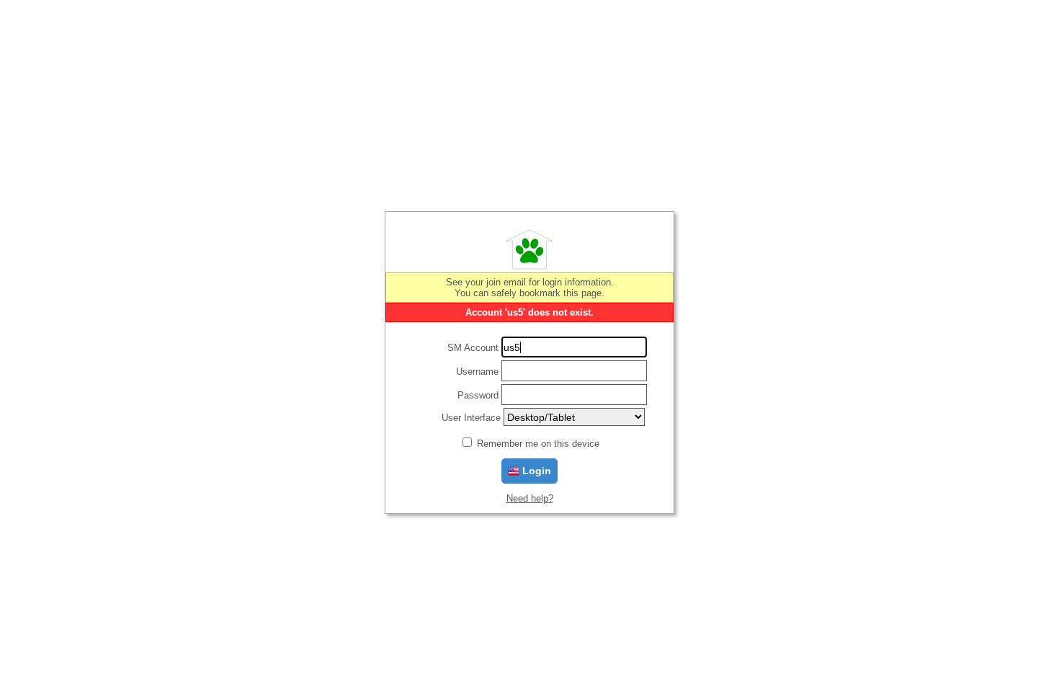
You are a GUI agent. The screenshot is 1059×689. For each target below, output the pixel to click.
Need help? (529, 498)
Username (477, 371)
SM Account (473, 347)
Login (535, 470)
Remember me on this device (538, 443)
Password (478, 395)
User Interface (471, 417)
